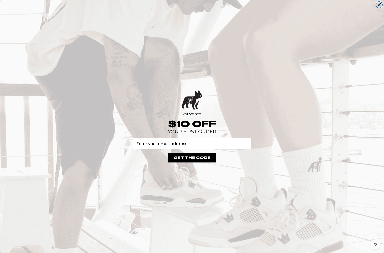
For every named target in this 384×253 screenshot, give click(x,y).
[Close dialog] (379, 5)
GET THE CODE (192, 158)
